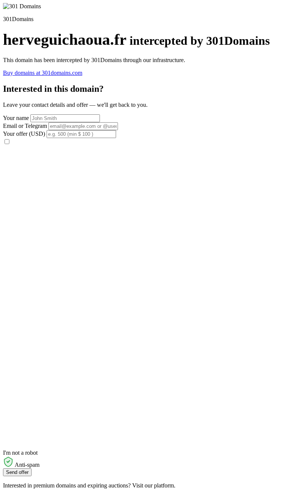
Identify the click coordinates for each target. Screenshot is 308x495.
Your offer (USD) (24, 134)
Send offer (17, 472)
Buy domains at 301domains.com (42, 73)
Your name (16, 118)
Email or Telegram (25, 126)
